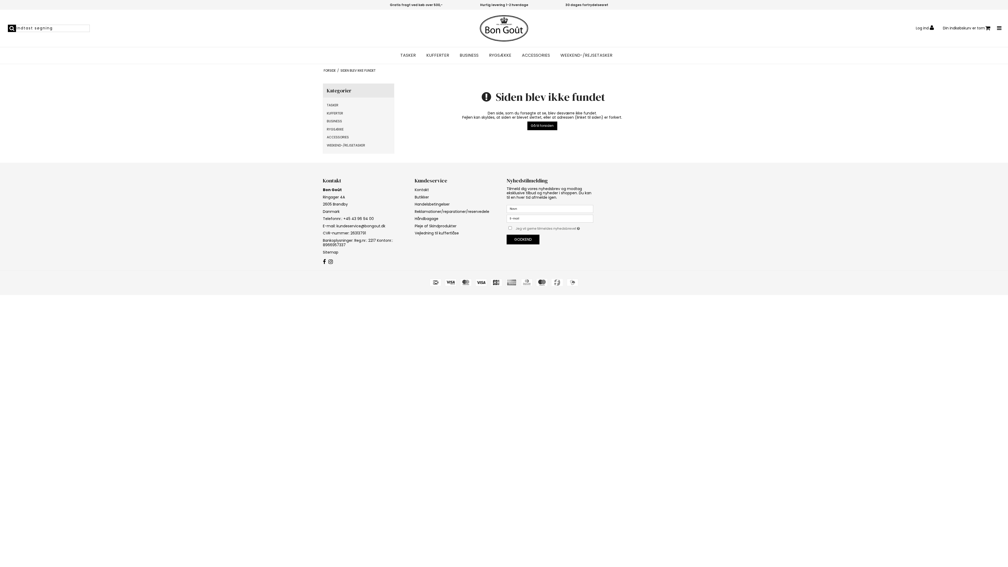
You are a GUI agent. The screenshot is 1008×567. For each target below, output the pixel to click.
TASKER (408, 55)
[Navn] (550, 208)
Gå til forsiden (542, 125)
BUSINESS (469, 55)
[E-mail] (550, 218)
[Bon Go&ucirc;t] (504, 28)
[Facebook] (324, 262)
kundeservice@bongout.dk (361, 226)
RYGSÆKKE (500, 55)
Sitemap (330, 252)
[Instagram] (330, 262)
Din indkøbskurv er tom (964, 28)
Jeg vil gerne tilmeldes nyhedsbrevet (554, 227)
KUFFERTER (437, 55)
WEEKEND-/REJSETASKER (586, 55)
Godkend (523, 239)
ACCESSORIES (536, 55)
